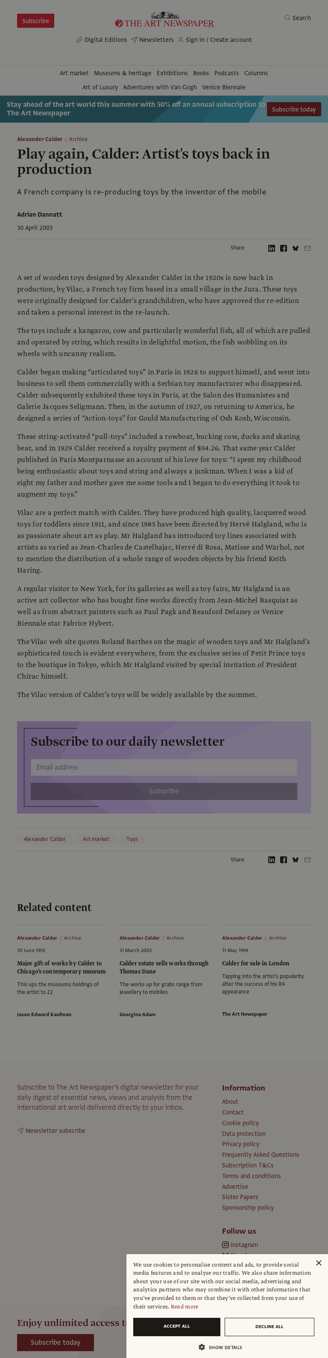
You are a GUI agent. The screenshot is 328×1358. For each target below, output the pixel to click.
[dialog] (227, 1306)
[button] (223, 1347)
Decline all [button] (269, 1326)
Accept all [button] (177, 1326)
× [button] (318, 1263)
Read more (185, 1307)
